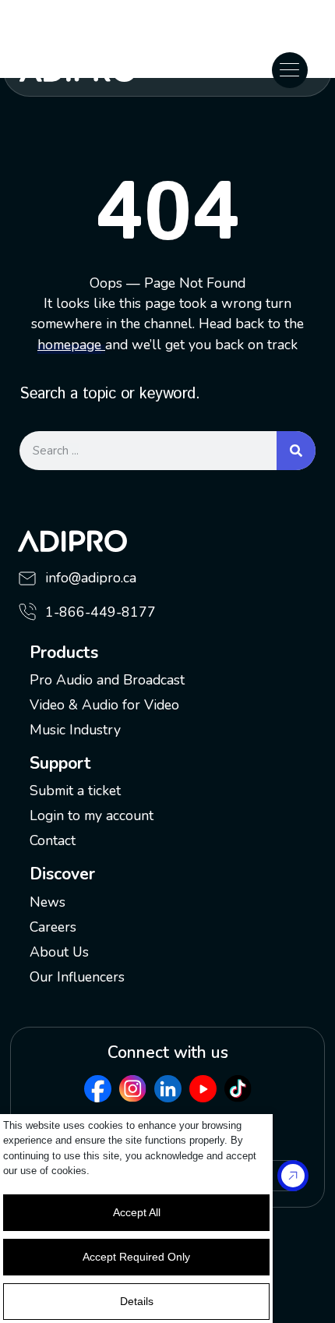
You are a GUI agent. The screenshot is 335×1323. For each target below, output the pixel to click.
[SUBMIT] (293, 1175)
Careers (53, 927)
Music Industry (75, 729)
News (47, 902)
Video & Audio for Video (104, 704)
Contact (53, 840)
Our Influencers (77, 976)
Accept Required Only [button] (136, 1256)
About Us (59, 952)
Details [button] (136, 1301)
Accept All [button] (136, 1212)
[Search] (296, 450)
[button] (290, 70)
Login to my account (91, 815)
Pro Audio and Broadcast (107, 679)
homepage (69, 344)
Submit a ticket (75, 790)
